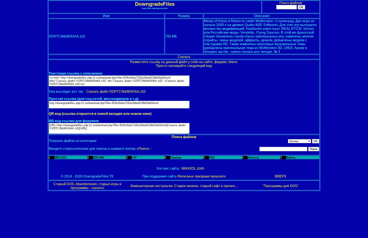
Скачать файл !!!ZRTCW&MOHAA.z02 (116, 91)
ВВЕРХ (280, 176)
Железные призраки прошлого (201, 176)
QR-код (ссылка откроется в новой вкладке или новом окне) (100, 113)
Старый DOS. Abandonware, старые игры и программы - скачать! (87, 186)
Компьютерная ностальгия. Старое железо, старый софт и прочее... (184, 186)
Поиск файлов (290, 3)
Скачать (184, 57)
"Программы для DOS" (281, 186)
